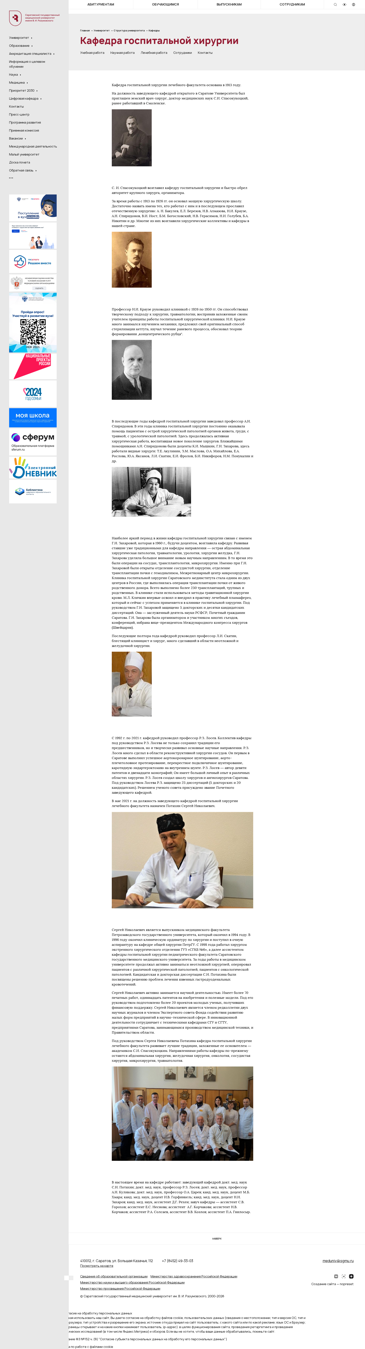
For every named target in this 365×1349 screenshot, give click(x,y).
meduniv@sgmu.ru (338, 1261)
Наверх (216, 1238)
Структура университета (129, 30)
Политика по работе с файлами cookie (84, 1347)
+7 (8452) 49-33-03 (177, 1261)
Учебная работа (92, 53)
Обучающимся (165, 4)
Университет (19, 38)
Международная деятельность (33, 146)
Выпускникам (229, 4)
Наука (14, 74)
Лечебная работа (154, 53)
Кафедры (154, 30)
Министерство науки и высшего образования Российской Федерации (132, 1282)
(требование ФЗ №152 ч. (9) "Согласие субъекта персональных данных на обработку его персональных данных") (141, 1339)
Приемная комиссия (24, 130)
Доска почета (19, 162)
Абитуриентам (100, 4)
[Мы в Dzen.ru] (351, 1276)
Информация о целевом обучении (27, 64)
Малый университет (24, 154)
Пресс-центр (19, 114)
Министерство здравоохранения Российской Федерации (194, 1276)
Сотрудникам (292, 4)
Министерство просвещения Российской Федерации (120, 1288)
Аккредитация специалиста (30, 54)
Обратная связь (21, 170)
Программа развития (25, 122)
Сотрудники (182, 53)
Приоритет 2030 (22, 90)
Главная (85, 30)
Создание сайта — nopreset (332, 1284)
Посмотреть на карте (96, 1266)
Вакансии (16, 138)
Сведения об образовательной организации (114, 1276)
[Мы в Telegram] (344, 1276)
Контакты (16, 106)
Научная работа (122, 53)
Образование (19, 46)
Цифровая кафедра (24, 98)
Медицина (17, 82)
